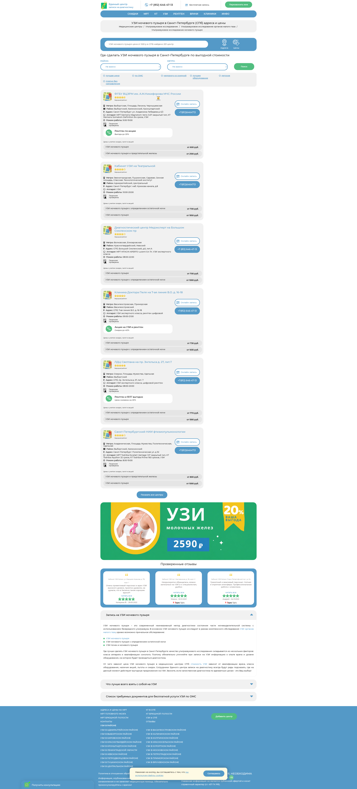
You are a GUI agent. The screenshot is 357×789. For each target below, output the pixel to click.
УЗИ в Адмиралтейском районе (119, 730)
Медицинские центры (130, 26)
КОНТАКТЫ (106, 721)
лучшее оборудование (200, 76)
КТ (155, 14)
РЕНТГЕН (178, 14)
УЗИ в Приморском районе (162, 758)
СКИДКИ (133, 14)
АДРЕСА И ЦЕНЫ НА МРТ (113, 710)
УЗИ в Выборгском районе (116, 734)
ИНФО (225, 14)
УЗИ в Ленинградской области (118, 750)
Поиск (244, 66)
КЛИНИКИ (210, 14)
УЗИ (165, 14)
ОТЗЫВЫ (150, 721)
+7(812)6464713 (187, 112)
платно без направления (113, 82)
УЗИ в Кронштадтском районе (118, 746)
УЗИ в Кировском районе (115, 738)
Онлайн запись (189, 104)
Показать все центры (152, 495)
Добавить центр (224, 716)
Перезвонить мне (238, 4)
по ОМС (139, 75)
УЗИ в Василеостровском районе (166, 730)
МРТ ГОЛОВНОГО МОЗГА (113, 714)
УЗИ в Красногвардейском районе (121, 742)
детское (226, 75)
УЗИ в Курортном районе (161, 746)
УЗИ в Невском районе (113, 754)
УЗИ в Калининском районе (162, 734)
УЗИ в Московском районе (162, 750)
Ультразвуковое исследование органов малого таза (208, 26)
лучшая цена (112, 75)
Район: (104, 61)
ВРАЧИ (194, 14)
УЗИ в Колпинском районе (162, 738)
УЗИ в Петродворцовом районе (119, 758)
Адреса (224, 47)
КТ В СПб (150, 710)
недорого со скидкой (175, 75)
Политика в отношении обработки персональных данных (128, 773)
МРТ (146, 14)
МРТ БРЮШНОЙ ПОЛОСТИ (114, 717)
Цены (236, 47)
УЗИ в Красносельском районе (164, 742)
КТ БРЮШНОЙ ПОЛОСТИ (159, 714)
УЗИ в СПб (151, 717)
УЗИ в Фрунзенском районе (162, 762)
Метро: (171, 61)
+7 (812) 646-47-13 (161, 4)
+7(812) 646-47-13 (187, 311)
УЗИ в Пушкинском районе (116, 762)
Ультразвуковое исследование (162, 26)
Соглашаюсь (214, 773)
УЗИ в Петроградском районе (163, 754)
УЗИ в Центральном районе (116, 766)
